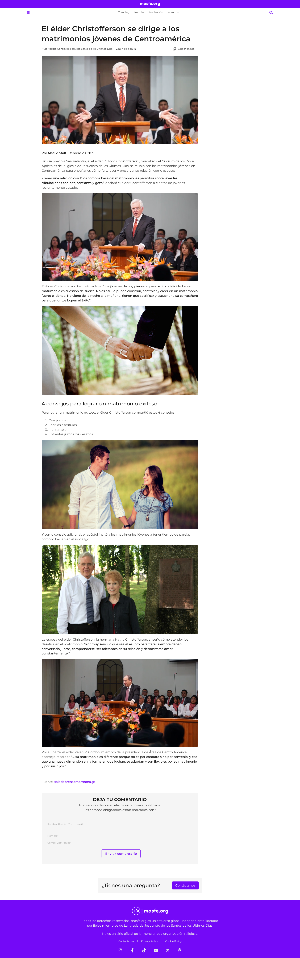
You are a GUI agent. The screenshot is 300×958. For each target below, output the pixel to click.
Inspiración (155, 12)
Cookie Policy (173, 941)
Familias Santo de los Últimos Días (91, 48)
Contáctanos (126, 941)
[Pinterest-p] (179, 950)
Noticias (139, 12)
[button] (28, 12)
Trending (123, 12)
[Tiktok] (144, 950)
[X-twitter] (168, 950)
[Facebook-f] (132, 950)
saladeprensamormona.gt (74, 782)
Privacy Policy (149, 941)
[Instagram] (120, 950)
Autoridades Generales (55, 48)
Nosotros (173, 12)
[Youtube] (156, 950)
